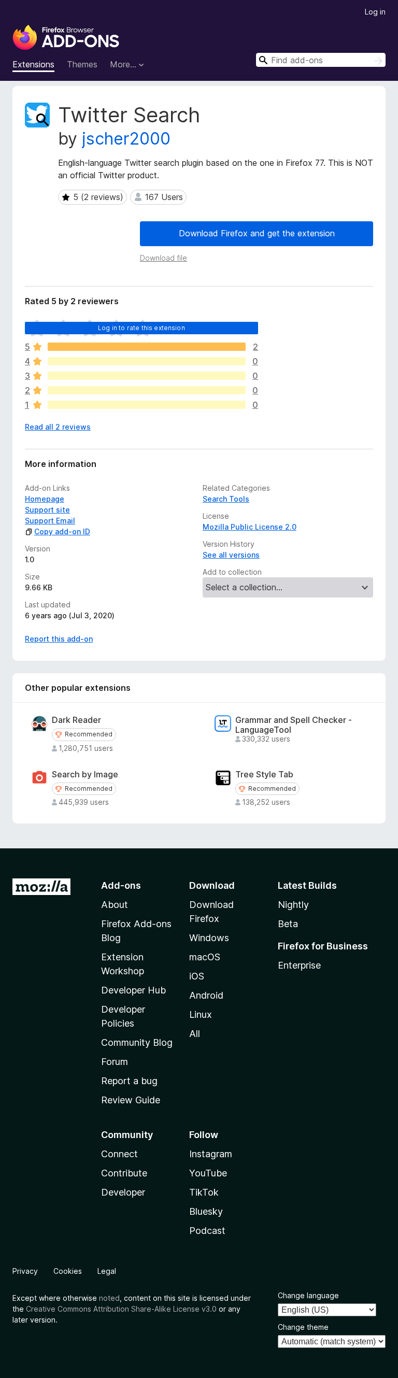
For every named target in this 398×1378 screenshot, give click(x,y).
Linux (200, 1014)
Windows (209, 937)
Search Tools (226, 498)
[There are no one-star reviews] (147, 405)
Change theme (303, 1327)
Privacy (25, 1271)
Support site (47, 509)
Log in (375, 11)
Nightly (293, 904)
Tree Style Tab (264, 774)
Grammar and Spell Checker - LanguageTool (293, 725)
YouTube (208, 1173)
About (114, 904)
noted (109, 1298)
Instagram (210, 1153)
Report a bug (129, 1080)
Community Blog (137, 1042)
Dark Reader (76, 720)
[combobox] (321, 60)
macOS (204, 956)
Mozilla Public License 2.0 (249, 526)
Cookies (67, 1271)
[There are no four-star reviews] (147, 361)
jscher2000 (126, 139)
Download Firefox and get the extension (257, 233)
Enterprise (299, 965)
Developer (123, 1192)
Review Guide (130, 1100)
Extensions (33, 64)
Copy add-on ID (62, 531)
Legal (106, 1271)
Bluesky (206, 1211)
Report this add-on (59, 638)
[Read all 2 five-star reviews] (147, 347)
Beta (288, 923)
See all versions (231, 554)
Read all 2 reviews (58, 426)
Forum (114, 1061)
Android (206, 995)
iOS (196, 976)
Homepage (44, 498)
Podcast (207, 1230)
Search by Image (85, 774)
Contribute (124, 1173)
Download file (163, 257)
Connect (119, 1153)
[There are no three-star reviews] (147, 376)
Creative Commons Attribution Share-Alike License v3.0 (121, 1308)
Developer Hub (133, 990)
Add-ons (121, 885)
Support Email (50, 520)
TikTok (204, 1192)
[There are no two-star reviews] (147, 390)
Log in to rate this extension (141, 328)
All (194, 1033)
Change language (308, 1295)
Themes (82, 64)
